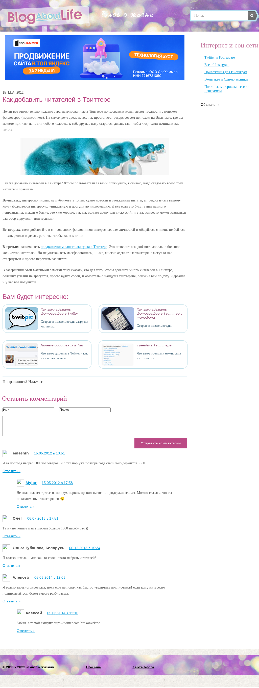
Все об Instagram (216, 65)
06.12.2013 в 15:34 (84, 548)
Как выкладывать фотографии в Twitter (59, 311)
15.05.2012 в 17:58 (57, 483)
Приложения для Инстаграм (225, 72)
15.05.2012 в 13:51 (49, 453)
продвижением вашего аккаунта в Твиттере (74, 247)
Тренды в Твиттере (154, 345)
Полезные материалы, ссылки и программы (228, 89)
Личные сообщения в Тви (62, 345)
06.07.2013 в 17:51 (42, 518)
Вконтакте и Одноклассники (226, 79)
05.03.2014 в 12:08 (49, 577)
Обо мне (93, 667)
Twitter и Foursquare (219, 57)
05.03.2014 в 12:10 (62, 613)
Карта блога (143, 667)
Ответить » (11, 471)
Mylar (31, 482)
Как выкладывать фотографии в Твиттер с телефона (159, 313)
